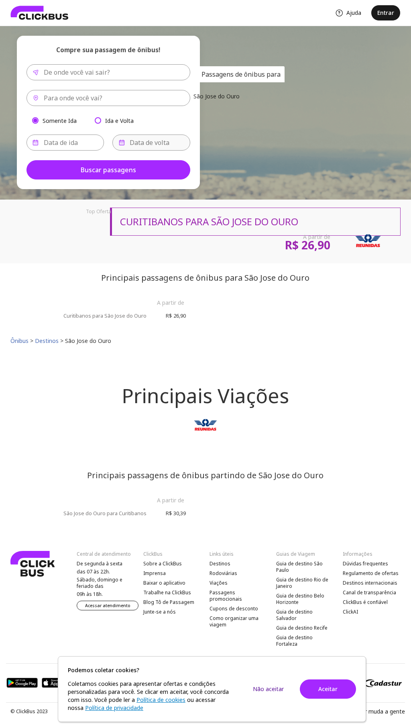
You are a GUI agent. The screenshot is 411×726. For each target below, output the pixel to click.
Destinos (220, 563)
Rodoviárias (223, 573)
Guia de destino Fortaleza (294, 640)
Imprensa (154, 573)
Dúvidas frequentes (365, 563)
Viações (219, 582)
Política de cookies (160, 700)
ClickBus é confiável (365, 602)
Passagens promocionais (226, 595)
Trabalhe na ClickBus (167, 592)
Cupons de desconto (234, 608)
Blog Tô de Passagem (168, 602)
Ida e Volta (119, 120)
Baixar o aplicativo (164, 582)
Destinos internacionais (370, 582)
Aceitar (328, 689)
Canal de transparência (369, 592)
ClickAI (350, 611)
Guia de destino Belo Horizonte (300, 599)
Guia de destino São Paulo (299, 566)
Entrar (385, 12)
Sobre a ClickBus (162, 563)
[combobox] (108, 72)
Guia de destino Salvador (294, 615)
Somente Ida (60, 120)
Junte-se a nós (159, 611)
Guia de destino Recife (302, 627)
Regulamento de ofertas (371, 573)
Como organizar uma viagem (234, 621)
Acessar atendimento (107, 605)
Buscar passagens (108, 169)
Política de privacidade (114, 708)
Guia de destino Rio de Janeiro (302, 582)
